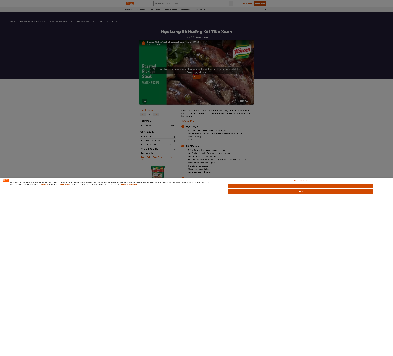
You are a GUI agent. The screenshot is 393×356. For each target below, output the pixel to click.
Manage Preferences (301, 181)
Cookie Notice (44, 184)
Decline (300, 191)
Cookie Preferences (64, 184)
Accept (300, 186)
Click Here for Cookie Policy (128, 184)
